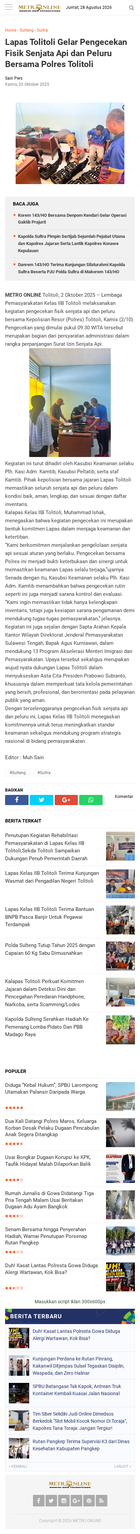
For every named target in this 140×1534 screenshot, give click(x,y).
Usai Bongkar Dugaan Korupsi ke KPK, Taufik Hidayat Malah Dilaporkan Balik (48, 1160)
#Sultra (44, 772)
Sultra (42, 30)
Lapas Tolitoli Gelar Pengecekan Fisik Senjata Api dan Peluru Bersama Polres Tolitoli (66, 53)
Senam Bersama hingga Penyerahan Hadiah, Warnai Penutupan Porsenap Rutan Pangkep (46, 1236)
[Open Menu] (8, 7)
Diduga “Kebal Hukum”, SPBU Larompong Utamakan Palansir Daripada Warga (51, 1088)
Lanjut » (123, 1466)
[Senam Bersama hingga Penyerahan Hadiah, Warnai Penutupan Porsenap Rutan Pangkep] (120, 1241)
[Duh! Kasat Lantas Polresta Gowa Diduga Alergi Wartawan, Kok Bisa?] (120, 1277)
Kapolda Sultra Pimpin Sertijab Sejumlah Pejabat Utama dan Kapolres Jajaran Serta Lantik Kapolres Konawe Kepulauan (71, 243)
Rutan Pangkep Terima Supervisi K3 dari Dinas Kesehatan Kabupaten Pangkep (81, 1445)
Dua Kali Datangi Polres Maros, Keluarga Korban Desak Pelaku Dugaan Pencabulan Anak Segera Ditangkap (52, 1128)
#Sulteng (18, 772)
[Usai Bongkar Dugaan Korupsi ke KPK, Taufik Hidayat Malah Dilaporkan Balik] (120, 1169)
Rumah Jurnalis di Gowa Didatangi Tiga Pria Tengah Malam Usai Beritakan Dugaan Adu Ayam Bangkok (49, 1200)
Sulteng (27, 30)
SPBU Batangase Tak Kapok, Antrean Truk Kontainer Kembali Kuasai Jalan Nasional (77, 1390)
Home (10, 30)
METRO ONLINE (87, 1520)
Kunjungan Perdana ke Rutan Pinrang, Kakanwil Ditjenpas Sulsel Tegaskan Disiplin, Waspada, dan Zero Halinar (78, 1366)
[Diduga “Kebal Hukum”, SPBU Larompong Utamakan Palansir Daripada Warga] (120, 1097)
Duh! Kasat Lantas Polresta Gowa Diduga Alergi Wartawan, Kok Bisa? (51, 1268)
